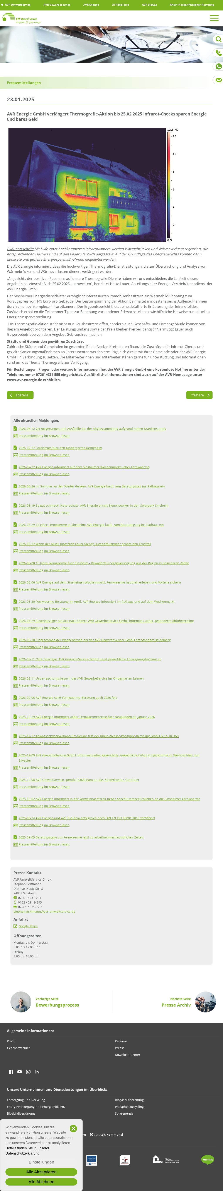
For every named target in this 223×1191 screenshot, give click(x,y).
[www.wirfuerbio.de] (207, 1164)
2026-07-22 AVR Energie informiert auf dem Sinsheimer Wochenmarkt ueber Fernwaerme (84, 467)
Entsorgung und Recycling (26, 1100)
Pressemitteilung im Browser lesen (44, 436)
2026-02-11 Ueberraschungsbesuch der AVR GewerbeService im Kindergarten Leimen (81, 678)
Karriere (121, 1041)
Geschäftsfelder (18, 1048)
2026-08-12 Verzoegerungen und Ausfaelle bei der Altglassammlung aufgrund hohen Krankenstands (92, 429)
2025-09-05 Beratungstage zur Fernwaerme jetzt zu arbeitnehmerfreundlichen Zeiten (81, 837)
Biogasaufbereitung (129, 1100)
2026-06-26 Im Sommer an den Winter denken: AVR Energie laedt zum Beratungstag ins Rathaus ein (92, 486)
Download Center (127, 1055)
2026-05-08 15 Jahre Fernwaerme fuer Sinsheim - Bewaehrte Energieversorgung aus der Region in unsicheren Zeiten (104, 563)
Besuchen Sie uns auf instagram (28, 1072)
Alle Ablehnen (41, 1181)
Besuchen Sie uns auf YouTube (19, 1072)
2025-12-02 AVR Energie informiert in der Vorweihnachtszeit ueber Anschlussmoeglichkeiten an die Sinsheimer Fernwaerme (109, 799)
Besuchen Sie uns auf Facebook (11, 1072)
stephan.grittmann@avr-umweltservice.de (44, 911)
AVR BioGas (149, 4)
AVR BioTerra (120, 4)
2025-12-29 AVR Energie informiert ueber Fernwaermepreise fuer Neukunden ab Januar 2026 (87, 717)
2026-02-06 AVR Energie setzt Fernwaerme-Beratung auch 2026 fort (68, 697)
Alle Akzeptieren (41, 1172)
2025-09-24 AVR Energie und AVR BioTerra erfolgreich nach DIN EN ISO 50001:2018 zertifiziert (87, 818)
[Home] (22, 18)
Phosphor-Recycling (129, 1107)
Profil (10, 1041)
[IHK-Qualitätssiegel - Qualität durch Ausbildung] (91, 1165)
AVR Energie (91, 4)
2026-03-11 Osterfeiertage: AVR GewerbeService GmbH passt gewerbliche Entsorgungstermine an (90, 659)
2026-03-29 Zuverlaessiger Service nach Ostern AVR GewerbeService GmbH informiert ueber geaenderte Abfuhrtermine (106, 621)
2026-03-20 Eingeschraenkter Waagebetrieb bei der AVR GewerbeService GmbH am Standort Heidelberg (95, 640)
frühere (199, 395)
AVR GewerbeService (56, 4)
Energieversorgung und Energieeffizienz (36, 1107)
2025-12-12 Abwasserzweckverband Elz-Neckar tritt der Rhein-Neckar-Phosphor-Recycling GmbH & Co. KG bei (99, 736)
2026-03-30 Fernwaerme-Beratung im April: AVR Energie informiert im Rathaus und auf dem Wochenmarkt (96, 601)
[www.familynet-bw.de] (166, 1162)
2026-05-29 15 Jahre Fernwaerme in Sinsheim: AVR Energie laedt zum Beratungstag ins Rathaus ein (91, 525)
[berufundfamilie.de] (124, 1164)
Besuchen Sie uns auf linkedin (37, 1072)
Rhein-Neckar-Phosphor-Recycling (191, 4)
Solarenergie (124, 1113)
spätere (20, 395)
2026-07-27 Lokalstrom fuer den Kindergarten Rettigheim (60, 448)
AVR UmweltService (17, 4)
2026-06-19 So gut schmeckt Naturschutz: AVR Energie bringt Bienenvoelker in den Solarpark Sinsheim (94, 505)
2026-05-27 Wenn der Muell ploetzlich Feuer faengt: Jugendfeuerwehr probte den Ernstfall (85, 544)
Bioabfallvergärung (21, 1113)
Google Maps (28, 926)
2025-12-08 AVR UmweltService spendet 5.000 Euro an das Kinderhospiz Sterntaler (79, 780)
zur (108, 1134)
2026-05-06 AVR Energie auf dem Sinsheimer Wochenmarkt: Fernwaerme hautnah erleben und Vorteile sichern (100, 582)
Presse (120, 1048)
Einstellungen (41, 1162)
